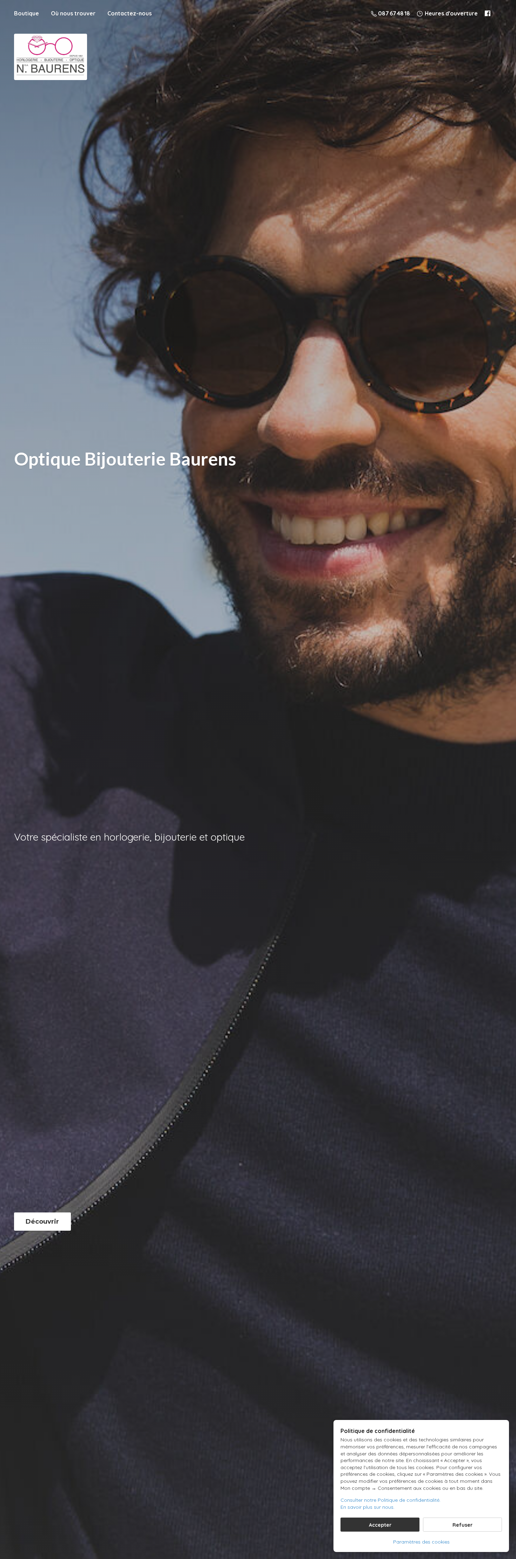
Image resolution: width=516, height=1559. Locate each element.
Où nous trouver (73, 13)
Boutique (26, 13)
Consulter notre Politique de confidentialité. (390, 1500)
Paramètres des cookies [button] (421, 1542)
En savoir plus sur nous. (367, 1507)
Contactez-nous (129, 13)
